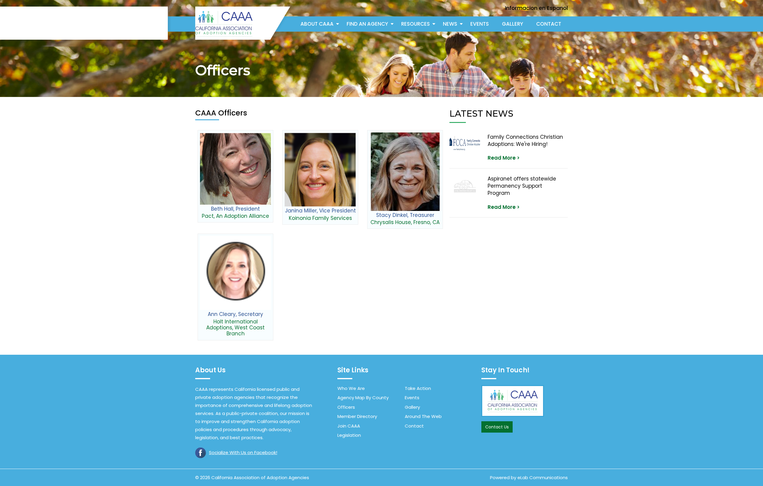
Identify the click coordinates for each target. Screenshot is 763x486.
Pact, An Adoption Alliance (235, 216)
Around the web (423, 416)
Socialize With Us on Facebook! (243, 452)
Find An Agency (367, 23)
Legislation (349, 435)
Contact (548, 23)
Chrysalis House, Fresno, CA (405, 222)
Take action (418, 388)
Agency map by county (363, 397)
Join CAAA (348, 426)
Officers (346, 407)
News (450, 23)
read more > (504, 157)
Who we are (351, 388)
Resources (415, 23)
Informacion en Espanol (536, 8)
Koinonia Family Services (320, 218)
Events (479, 23)
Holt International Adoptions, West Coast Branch (235, 327)
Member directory (357, 416)
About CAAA (317, 23)
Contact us (497, 427)
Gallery (512, 23)
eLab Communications (542, 477)
